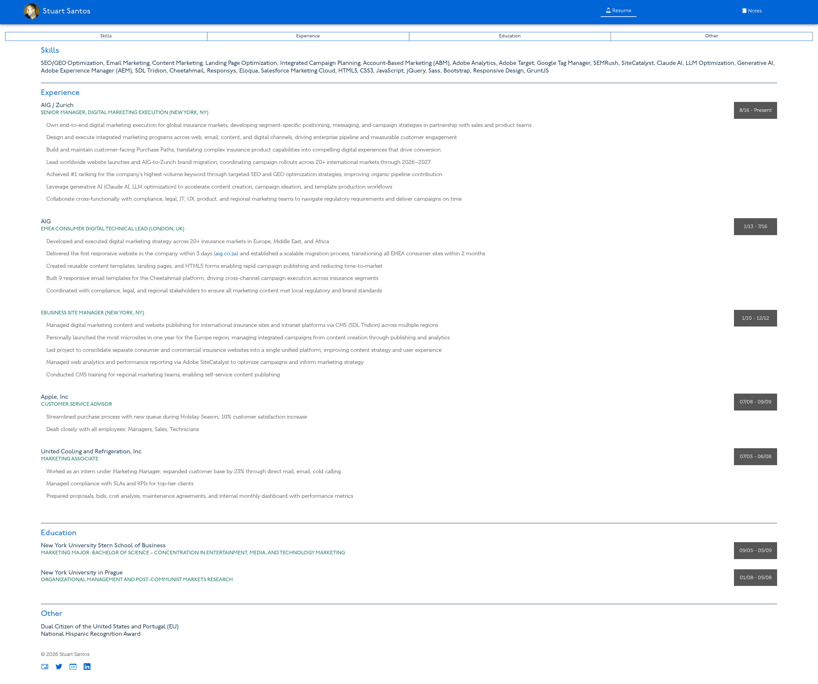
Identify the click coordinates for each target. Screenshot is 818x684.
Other (711, 36)
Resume (621, 10)
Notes (754, 11)
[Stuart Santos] (55, 21)
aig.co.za (226, 253)
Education (510, 36)
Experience (308, 36)
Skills (106, 36)
